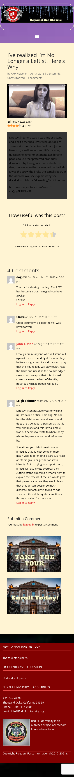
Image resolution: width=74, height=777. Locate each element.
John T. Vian (24, 344)
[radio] (23, 235)
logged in (28, 524)
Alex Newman (19, 73)
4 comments (35, 78)
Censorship (54, 73)
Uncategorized (16, 78)
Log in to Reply (25, 304)
